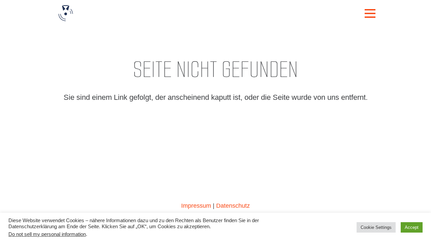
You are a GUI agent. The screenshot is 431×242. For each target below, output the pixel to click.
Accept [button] (412, 227)
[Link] (66, 13)
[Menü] (370, 13)
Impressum (196, 205)
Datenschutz (233, 205)
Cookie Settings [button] (376, 227)
